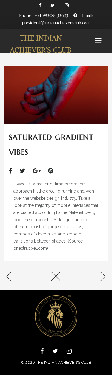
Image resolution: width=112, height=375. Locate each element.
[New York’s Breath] (90, 277)
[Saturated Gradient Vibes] (13, 170)
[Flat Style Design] (21, 277)
